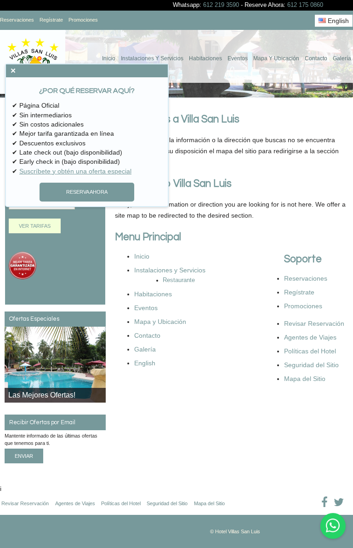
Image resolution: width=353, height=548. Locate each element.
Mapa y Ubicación (276, 58)
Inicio (108, 58)
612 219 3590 (221, 5)
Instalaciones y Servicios (152, 58)
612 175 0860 (305, 5)
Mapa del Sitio (304, 378)
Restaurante (179, 280)
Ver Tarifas (35, 226)
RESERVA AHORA (87, 192)
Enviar (24, 456)
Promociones (83, 20)
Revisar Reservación (314, 323)
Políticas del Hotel (310, 351)
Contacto (316, 58)
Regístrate (51, 20)
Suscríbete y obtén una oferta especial (75, 171)
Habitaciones (205, 58)
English (337, 20)
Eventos (238, 58)
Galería (342, 58)
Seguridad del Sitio (311, 365)
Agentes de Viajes (310, 337)
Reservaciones (17, 20)
